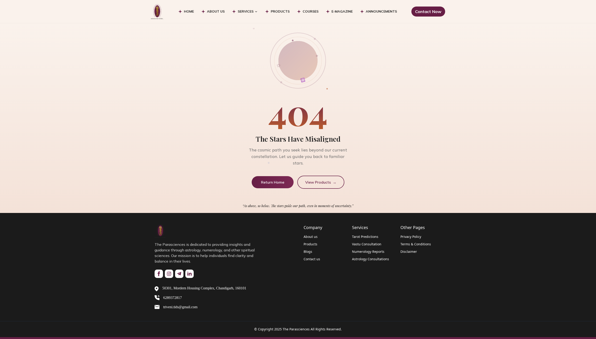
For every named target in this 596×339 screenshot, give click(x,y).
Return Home (272, 182)
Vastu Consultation (366, 244)
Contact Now (428, 11)
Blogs (308, 251)
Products (310, 244)
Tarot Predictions (365, 236)
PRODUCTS (280, 11)
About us (311, 236)
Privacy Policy (410, 236)
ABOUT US (216, 11)
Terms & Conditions (415, 244)
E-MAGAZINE (342, 11)
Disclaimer (408, 251)
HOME (189, 11)
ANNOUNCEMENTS (381, 11)
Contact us (312, 259)
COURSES (310, 11)
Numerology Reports (368, 251)
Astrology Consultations (370, 259)
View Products (320, 182)
